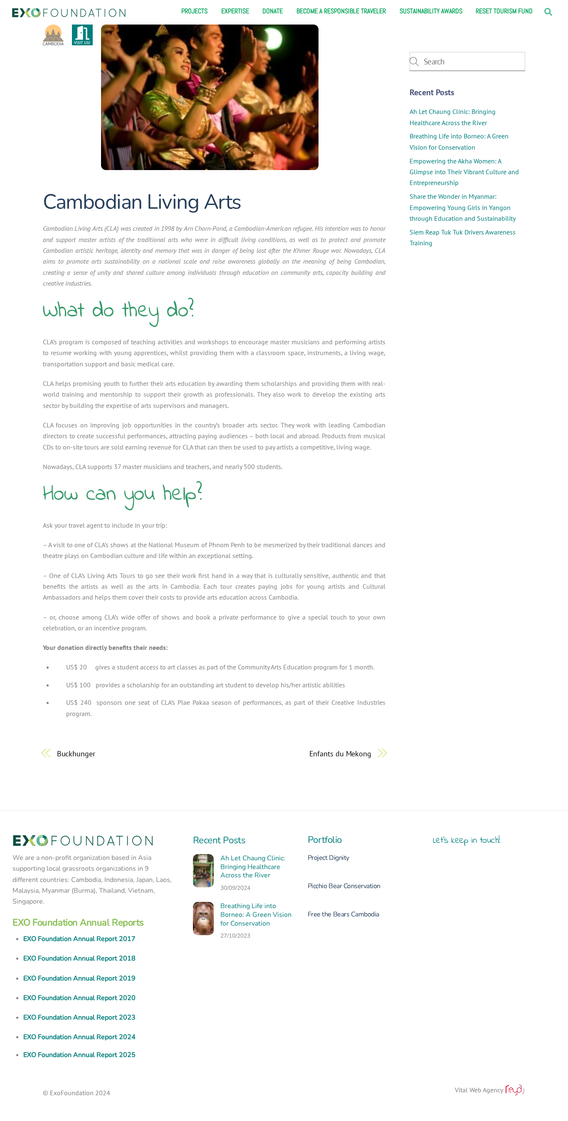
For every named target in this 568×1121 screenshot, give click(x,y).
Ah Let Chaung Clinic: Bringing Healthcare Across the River (252, 867)
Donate (272, 11)
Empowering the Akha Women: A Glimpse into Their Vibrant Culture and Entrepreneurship (464, 172)
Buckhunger (76, 753)
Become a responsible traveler (341, 11)
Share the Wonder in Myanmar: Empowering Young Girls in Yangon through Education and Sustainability (463, 207)
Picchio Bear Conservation (344, 886)
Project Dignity (328, 857)
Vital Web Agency (479, 1090)
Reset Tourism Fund (504, 11)
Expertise (235, 11)
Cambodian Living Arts (142, 202)
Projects (194, 11)
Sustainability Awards (431, 11)
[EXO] (69, 11)
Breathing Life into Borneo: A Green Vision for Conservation (255, 915)
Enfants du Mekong (340, 753)
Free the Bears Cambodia (343, 914)
